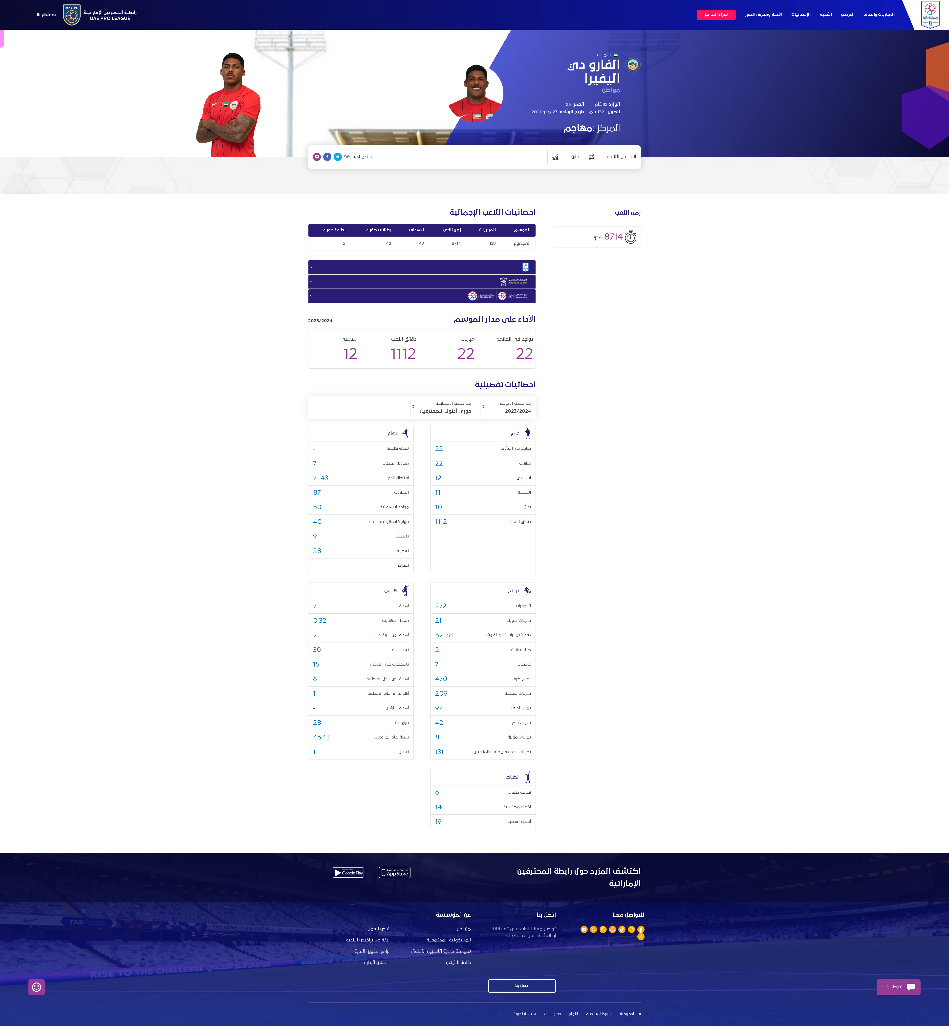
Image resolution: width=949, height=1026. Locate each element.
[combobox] (505, 411)
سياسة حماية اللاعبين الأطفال (441, 951)
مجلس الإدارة (376, 962)
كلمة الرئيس (458, 962)
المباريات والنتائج (879, 15)
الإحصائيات (801, 15)
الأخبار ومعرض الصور (763, 15)
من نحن (464, 929)
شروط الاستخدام (599, 1013)
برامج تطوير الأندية (371, 951)
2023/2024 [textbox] (518, 411)
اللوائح (573, 1013)
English (43, 14)
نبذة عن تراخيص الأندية (367, 940)
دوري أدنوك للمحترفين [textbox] (445, 411)
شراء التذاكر (716, 15)
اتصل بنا (522, 986)
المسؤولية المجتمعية (449, 940)
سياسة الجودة (524, 1013)
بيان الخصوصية (630, 1013)
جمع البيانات (552, 1013)
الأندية (826, 15)
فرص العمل (378, 929)
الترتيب (847, 15)
